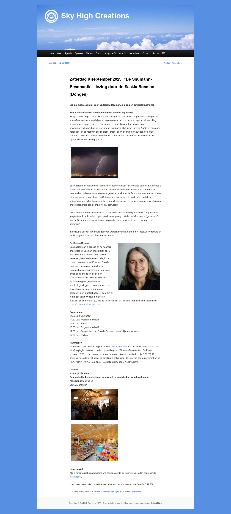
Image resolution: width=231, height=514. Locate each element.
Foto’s (99, 53)
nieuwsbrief (75, 476)
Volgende (177, 62)
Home (51, 53)
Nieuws (89, 53)
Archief (156, 53)
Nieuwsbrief (134, 53)
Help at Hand (156, 503)
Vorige (166, 62)
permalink (136, 491)
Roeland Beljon (112, 491)
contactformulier (119, 346)
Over (59, 53)
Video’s (122, 53)
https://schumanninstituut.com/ (85, 304)
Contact (146, 53)
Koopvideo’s (110, 53)
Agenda (68, 53)
